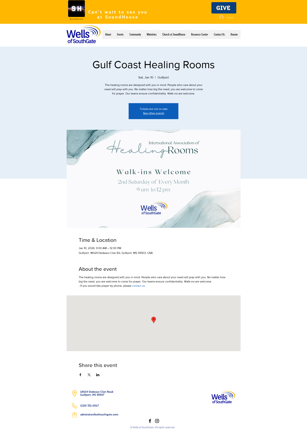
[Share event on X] (89, 374)
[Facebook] (150, 421)
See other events (153, 113)
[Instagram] (157, 421)
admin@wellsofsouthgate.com (99, 414)
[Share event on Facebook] (80, 374)
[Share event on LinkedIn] (97, 374)
